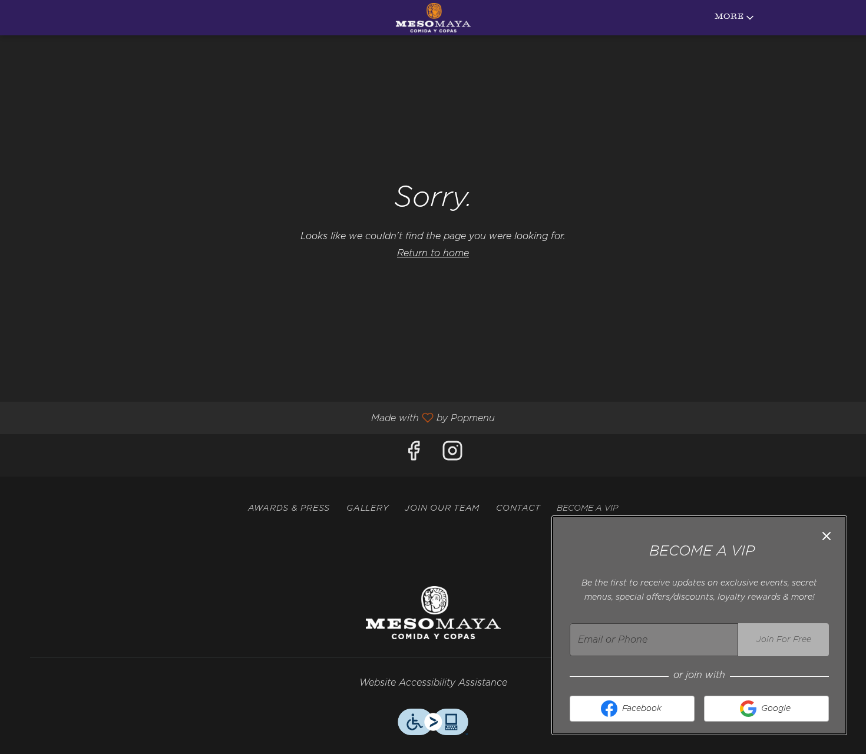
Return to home (433, 253)
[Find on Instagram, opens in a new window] (452, 455)
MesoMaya (433, 612)
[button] (735, 17)
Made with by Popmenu (252, 418)
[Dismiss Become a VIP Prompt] (826, 536)
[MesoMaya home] (433, 17)
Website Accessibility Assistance (433, 682)
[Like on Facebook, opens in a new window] (413, 455)
